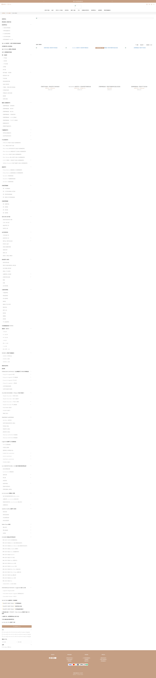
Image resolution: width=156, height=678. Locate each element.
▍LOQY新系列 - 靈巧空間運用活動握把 (11, 43)
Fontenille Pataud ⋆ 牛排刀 (9, 596)
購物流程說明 (103, 658)
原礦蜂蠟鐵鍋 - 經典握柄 (8, 105)
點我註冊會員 (69, 659)
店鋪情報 (86, 659)
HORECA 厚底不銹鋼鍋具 (8, 353)
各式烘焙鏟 (5, 285)
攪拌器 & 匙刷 (36, 241)
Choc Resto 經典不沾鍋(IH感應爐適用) (12, 154)
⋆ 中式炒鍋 (5, 63)
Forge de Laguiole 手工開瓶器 (10, 377)
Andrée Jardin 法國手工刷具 (9, 508)
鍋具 (52, 10)
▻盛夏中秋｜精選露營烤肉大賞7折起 (10, 616)
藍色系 (34, 549)
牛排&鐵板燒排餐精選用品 (8, 619)
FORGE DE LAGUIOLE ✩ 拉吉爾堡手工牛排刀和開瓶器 (15, 371)
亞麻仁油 (35, 481)
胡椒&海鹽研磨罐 (7, 246)
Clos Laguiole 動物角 (38, 418)
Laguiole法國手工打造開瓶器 (9, 441)
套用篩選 (17, 626)
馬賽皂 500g (36, 484)
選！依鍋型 (9, 13)
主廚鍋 (4, 66)
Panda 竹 (35, 564)
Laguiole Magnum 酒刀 (9, 590)
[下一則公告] (112, 1)
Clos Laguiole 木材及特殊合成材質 (38, 410)
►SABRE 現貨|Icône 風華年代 (10, 560)
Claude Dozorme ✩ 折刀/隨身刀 (11, 398)
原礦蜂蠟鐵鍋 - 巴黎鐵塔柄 (9, 114)
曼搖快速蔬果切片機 (7, 219)
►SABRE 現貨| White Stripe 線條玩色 (12, 572)
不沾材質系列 (5, 139)
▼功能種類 (5, 530)
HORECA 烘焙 (6, 358)
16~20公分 (5, 337)
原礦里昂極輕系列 (7, 126)
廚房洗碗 (35, 475)
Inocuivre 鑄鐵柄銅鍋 (8, 181)
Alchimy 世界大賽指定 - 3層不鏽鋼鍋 (38, 147)
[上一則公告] (43, 1)
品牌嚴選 (100, 10)
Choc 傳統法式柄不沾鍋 (8, 145)
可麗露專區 (5, 292)
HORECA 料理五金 (7, 356)
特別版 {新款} (6, 426)
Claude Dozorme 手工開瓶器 (10, 404)
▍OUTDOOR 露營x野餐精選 (9, 49)
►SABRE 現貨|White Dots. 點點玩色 (11, 569)
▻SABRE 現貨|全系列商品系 (8, 537)
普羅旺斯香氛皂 (6, 486)
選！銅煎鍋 (5, 209)
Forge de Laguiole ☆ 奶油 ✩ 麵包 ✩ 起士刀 (38, 375)
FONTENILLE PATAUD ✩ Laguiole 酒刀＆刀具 (14, 587)
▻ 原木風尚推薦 (6, 36)
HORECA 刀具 (6, 361)
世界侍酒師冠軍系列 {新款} (9, 423)
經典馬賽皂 (5, 483)
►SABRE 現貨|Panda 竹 (8, 554)
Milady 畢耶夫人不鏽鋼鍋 (38, 137)
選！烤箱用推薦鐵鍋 (7, 194)
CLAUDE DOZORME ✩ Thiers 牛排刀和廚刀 (13, 393)
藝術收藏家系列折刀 (37, 380)
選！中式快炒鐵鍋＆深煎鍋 (9, 191)
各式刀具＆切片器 (6, 216)
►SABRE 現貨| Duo (7, 580)
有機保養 (35, 505)
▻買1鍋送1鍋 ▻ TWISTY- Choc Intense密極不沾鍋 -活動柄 (15, 612)
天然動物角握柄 (36, 378)
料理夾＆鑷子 (6, 244)
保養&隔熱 (5, 98)
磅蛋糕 (4, 319)
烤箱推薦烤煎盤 (6, 81)
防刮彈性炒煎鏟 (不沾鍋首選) (38, 248)
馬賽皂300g (36, 487)
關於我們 (86, 661)
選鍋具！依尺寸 (5, 328)
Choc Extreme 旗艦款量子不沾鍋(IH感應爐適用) (14, 151)
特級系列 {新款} (6, 429)
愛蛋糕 (4, 313)
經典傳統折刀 (36, 383)
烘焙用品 (66, 10)
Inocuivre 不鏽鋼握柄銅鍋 (9, 178)
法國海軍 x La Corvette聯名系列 (11, 499)
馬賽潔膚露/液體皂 (7, 489)
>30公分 (5, 331)
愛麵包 (4, 316)
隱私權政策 (103, 661)
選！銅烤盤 (5, 212)
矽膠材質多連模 (6, 277)
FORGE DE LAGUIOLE (8, 453)
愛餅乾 (4, 301)
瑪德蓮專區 (5, 295)
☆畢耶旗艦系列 (6, 30)
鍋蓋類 (4, 96)
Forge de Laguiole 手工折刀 (10, 380)
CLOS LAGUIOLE (7, 456)
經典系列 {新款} (6, 431)
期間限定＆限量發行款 (8, 450)
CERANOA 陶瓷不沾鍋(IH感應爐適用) (12, 142)
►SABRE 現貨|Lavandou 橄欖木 (10, 548)
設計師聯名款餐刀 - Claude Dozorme (37, 403)
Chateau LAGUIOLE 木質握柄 (10, 434)
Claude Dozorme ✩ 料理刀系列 (10, 395)
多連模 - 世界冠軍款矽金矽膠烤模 (38, 278)
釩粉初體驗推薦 (6, 468)
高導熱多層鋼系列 (7, 133)
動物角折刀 (35, 386)
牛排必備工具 (6, 235)
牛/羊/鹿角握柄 (7, 444)
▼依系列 (5, 527)
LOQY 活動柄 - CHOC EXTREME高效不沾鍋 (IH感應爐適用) (38, 168)
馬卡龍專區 (5, 298)
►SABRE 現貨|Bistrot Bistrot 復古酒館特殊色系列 (15, 545)
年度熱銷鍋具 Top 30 (8, 39)
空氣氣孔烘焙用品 (37, 274)
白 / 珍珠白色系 (36, 544)
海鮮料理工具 (6, 225)
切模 (4, 282)
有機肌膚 (35, 511)
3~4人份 (5, 346)
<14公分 (5, 340)
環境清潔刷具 (6, 514)
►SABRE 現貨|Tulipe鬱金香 (9, 575)
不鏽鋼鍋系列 (5, 130)
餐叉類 (34, 530)
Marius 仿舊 (36, 561)
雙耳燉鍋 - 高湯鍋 (7, 72)
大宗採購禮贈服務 (86, 658)
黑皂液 (4, 477)
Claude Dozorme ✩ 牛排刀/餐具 (11, 401)
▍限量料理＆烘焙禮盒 (7, 46)
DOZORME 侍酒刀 (7, 407)
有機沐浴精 (35, 508)
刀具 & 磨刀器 (6, 222)
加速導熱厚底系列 (7, 135)
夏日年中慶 (47, 10)
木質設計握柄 (6, 447)
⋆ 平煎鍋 (5, 58)
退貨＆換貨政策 (103, 659)
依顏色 (4, 533)
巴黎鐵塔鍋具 (6, 90)
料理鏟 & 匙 (35, 238)
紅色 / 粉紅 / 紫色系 (38, 533)
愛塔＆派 (5, 310)
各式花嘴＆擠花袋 (7, 268)
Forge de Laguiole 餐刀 (9, 374)
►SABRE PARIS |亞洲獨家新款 (10, 540)
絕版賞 (3, 368)
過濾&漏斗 (5, 249)
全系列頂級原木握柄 (7, 389)
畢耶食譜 (69, 661)
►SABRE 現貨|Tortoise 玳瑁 (10, 566)
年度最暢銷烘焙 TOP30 (7, 325)
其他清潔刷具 (6, 520)
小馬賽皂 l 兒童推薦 (37, 492)
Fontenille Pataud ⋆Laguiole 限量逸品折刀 (13, 593)
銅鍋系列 (4, 167)
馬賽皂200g (36, 490)
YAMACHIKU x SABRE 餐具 (9, 583)
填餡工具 (5, 252)
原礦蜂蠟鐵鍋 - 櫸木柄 (8, 108)
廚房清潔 (5, 511)
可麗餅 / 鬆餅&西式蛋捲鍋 (9, 87)
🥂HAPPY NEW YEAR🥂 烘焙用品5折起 (12, 606)
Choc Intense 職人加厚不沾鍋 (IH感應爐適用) (14, 157)
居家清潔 (5, 474)
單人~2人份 (5, 343)
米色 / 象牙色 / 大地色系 (38, 537)
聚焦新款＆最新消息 (6, 22)
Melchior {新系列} (7, 420)
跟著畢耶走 (93, 10)
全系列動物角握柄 (7, 386)
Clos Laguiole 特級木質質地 (38, 414)
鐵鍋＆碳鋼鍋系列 (6, 102)
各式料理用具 (5, 232)
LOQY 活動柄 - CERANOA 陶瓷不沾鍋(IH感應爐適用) (38, 162)
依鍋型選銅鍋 (5, 201)
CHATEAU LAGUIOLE (8, 417)
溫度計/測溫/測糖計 (8, 255)
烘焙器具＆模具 (5, 259)
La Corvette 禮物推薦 (8, 471)
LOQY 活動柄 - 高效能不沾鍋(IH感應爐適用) (13, 160)
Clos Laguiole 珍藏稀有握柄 (38, 406)
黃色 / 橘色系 (36, 541)
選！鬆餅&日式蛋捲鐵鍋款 (9, 197)
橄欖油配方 (35, 478)
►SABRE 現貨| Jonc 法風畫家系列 (11, 551)
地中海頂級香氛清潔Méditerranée (11, 496)
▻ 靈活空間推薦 (6, 27)
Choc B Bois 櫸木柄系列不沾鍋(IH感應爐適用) (14, 148)
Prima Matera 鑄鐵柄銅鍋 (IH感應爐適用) (13, 172)
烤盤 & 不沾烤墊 (6, 271)
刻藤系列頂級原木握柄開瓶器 (38, 394)
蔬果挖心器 (5, 228)
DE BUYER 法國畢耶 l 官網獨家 (9, 600)
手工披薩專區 (6, 321)
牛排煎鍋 (5, 78)
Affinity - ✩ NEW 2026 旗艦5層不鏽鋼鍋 (38, 134)
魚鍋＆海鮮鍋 (14, 13)
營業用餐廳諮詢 (107, 10)
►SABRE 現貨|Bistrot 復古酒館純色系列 (12, 542)
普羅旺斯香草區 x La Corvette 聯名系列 (12, 502)
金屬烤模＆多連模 (7, 274)
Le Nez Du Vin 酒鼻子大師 (8, 622)
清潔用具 (5, 480)
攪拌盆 (34, 244)
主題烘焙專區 (5, 289)
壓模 (4, 280)
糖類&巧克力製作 (7, 304)
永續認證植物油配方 (37, 498)
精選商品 (4, 19)
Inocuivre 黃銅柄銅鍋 (8, 175)
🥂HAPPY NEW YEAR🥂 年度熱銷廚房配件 (12, 609)
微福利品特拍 (5, 365)
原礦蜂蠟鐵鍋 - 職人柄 (8, 111)
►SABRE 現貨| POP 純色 (9, 557)
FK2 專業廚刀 (36, 223)
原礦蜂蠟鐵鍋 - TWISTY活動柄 (10, 120)
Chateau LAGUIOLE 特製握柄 (10, 437)
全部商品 (3, 13)
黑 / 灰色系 (35, 547)
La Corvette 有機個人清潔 (8, 493)
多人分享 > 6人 (6, 349)
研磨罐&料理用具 (85, 10)
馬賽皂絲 (35, 495)
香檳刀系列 (5, 413)
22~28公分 (5, 334)
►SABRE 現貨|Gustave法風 (9, 563)
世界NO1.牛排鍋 (59, 10)
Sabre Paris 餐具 (6, 524)
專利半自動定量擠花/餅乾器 (9, 265)
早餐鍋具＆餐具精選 (7, 93)
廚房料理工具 (6, 238)
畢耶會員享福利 (70, 658)
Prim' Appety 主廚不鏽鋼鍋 (38, 141)
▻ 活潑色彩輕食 (6, 33)
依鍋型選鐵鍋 (5, 185)
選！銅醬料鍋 (6, 204)
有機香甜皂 (5, 505)
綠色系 (34, 552)
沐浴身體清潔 (6, 517)
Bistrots (35, 528)
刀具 (79, 10)
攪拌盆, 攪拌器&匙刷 (7, 241)
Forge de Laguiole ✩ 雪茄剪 (10, 383)
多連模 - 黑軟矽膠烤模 (38, 282)
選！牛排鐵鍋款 (6, 188)
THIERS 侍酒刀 (6, 410)
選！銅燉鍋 (5, 207)
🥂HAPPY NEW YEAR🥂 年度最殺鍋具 (11, 603)
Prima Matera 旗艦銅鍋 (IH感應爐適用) (12, 170)
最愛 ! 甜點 (73, 10)
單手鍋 (4, 69)
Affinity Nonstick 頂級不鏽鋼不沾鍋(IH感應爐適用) (15, 163)
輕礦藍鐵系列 (6, 123)
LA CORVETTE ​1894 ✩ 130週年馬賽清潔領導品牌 (14, 466)
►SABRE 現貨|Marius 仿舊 (9, 578)
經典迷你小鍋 (6, 75)
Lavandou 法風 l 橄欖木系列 (38, 558)
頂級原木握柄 (36, 454)
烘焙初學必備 (6, 262)
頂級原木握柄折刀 (37, 389)
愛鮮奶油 (5, 307)
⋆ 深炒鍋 (5, 60)
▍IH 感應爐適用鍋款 (7, 52)
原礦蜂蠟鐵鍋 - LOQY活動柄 (9, 117)
